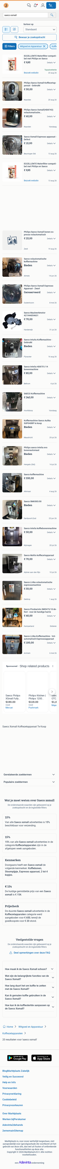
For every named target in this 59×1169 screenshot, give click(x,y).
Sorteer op (28, 24)
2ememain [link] (8, 1130)
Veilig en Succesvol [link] (12, 1076)
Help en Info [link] (9, 1082)
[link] (6, 5)
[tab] (6, 29)
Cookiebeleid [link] (9, 1099)
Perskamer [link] (20, 1119)
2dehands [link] (17, 1125)
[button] (35, 5)
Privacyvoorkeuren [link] (12, 1105)
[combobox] (25, 15)
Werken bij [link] (8, 1119)
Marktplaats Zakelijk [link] (18, 1070)
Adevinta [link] (7, 1125)
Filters (11, 46)
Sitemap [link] (18, 1130)
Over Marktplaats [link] (11, 1113)
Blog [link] (4, 1070)
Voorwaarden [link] (9, 1088)
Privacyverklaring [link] (11, 1093)
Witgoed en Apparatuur (31, 46)
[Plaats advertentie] (51, 5)
